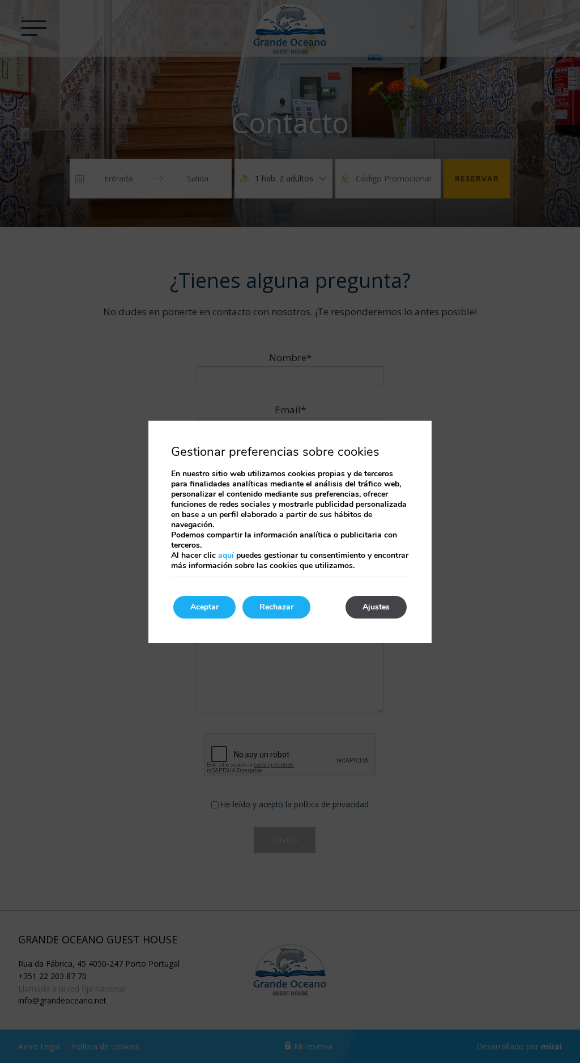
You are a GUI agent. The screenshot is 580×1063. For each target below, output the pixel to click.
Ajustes (376, 607)
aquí (226, 555)
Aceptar (204, 607)
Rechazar (276, 607)
